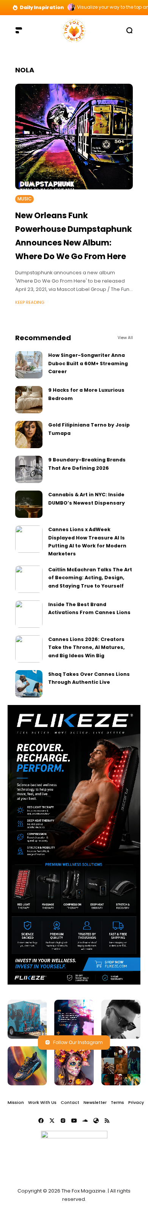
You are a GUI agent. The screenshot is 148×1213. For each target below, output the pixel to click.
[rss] (107, 1120)
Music (24, 199)
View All (125, 338)
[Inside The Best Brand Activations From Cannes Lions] (29, 614)
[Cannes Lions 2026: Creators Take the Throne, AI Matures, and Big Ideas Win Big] (29, 649)
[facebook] (41, 1120)
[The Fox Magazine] (74, 30)
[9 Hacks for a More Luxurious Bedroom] (29, 399)
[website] (96, 1120)
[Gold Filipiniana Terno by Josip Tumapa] (29, 434)
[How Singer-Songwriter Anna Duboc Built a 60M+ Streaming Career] (29, 364)
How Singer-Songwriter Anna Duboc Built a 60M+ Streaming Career (88, 363)
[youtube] (74, 1120)
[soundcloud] (85, 1120)
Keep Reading (29, 302)
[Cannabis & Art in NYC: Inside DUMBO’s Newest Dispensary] (29, 504)
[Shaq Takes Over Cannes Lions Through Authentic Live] (29, 683)
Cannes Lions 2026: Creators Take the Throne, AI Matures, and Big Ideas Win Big (86, 647)
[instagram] (63, 1120)
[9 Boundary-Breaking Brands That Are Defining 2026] (29, 469)
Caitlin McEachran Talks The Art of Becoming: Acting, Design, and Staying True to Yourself (90, 577)
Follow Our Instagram (78, 1042)
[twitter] (52, 1120)
